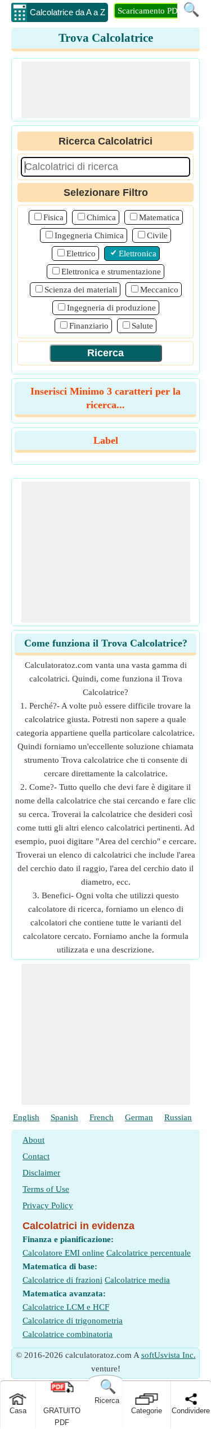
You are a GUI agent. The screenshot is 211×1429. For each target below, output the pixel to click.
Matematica (159, 217)
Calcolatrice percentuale (148, 1252)
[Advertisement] (105, 90)
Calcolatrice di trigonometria (73, 1320)
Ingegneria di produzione (111, 307)
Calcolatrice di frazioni (62, 1279)
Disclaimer (41, 1172)
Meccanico (159, 289)
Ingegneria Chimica (89, 235)
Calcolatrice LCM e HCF (66, 1307)
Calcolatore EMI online (63, 1252)
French (101, 1117)
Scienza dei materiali (80, 289)
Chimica (101, 217)
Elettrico (81, 253)
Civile (157, 235)
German (139, 1117)
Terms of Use (46, 1189)
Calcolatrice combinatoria (68, 1334)
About (33, 1139)
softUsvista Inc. (168, 1355)
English (26, 1117)
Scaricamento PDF (150, 10)
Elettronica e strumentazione (111, 271)
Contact (36, 1156)
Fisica (53, 217)
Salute (142, 325)
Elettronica (137, 253)
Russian (178, 1117)
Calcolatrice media (137, 1279)
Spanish (64, 1117)
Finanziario (89, 325)
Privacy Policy (48, 1205)
